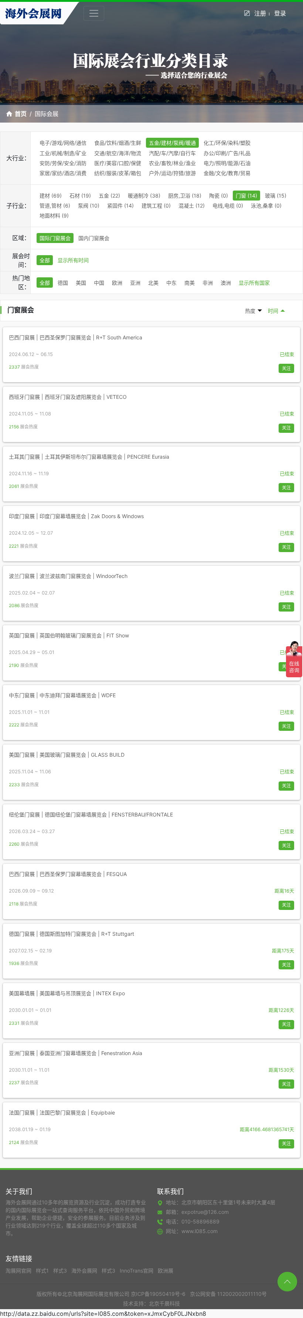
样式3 (60, 1270)
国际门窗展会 (55, 238)
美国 (81, 283)
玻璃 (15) (275, 195)
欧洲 (117, 283)
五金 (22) (109, 195)
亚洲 (135, 283)
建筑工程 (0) (156, 205)
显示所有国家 (254, 283)
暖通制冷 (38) (144, 195)
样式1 (43, 1270)
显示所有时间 (73, 260)
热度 (250, 311)
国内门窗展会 (93, 238)
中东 (171, 283)
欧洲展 (165, 1270)
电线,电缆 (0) (227, 205)
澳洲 (226, 283)
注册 (260, 13)
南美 (189, 283)
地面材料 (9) (54, 215)
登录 (280, 13)
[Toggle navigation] (94, 13)
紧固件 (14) (120, 205)
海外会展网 (85, 1270)
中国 (99, 283)
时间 (273, 311)
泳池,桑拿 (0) (266, 205)
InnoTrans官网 (137, 1270)
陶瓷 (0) (218, 195)
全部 (45, 260)
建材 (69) (51, 195)
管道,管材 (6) (55, 205)
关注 (286, 368)
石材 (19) (80, 195)
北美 (153, 283)
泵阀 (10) (88, 205)
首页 (21, 113)
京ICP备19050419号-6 (158, 1294)
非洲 (207, 283)
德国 (63, 283)
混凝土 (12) (191, 205)
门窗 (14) (246, 195)
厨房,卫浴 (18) (184, 195)
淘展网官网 (19, 1270)
